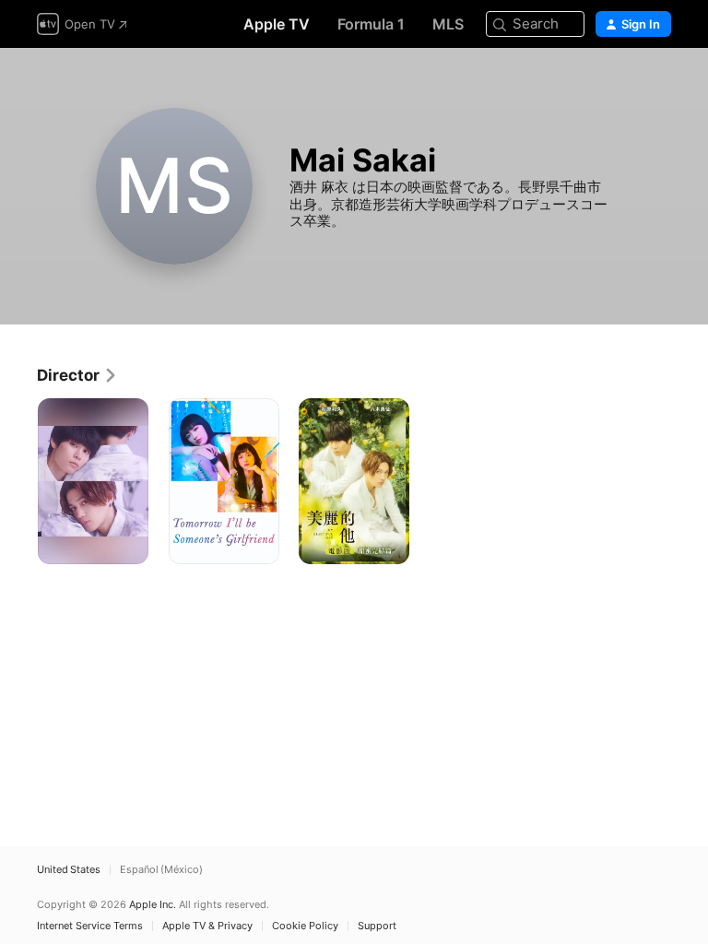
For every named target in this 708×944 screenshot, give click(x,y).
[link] (77, 375)
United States (68, 870)
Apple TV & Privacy (207, 926)
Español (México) (161, 870)
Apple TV (276, 24)
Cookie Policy (305, 926)
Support (377, 926)
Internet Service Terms (90, 926)
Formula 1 (371, 24)
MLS (448, 24)
